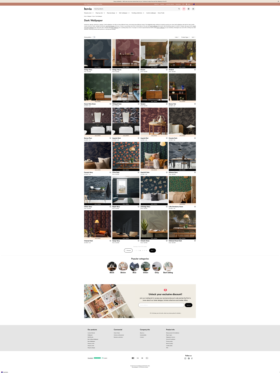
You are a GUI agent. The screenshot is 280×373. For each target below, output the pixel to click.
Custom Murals (91, 333)
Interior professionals (119, 335)
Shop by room (91, 343)
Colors (93, 16)
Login (189, 4)
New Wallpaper (91, 341)
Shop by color (91, 345)
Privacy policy (169, 341)
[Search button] (179, 9)
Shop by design (91, 347)
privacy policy (172, 313)
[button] (194, 4)
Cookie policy (169, 345)
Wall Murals (90, 337)
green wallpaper (161, 27)
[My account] (189, 9)
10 (146, 250)
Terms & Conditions (170, 339)
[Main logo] (88, 9)
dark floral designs (110, 26)
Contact (142, 337)
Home (85, 16)
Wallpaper (89, 16)
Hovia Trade (117, 333)
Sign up (189, 305)
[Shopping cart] (193, 9)
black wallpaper (154, 26)
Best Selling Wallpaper (93, 339)
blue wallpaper (115, 27)
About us (142, 333)
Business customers (118, 337)
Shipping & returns (170, 337)
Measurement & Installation (172, 333)
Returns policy (169, 343)
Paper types (169, 335)
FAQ (167, 347)
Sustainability (143, 335)
